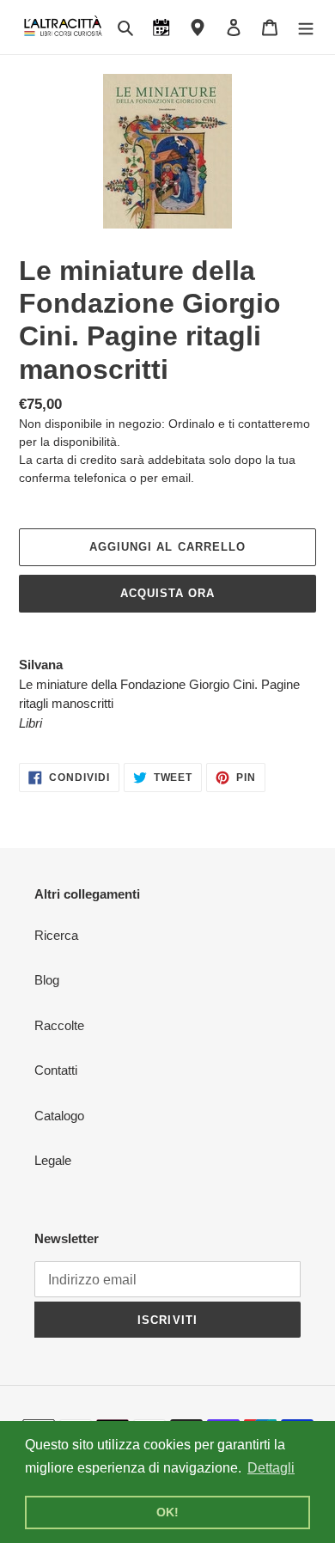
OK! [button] (167, 1512)
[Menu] (306, 27)
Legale (52, 1160)
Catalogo (59, 1115)
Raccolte (59, 1025)
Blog (46, 980)
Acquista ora (167, 593)
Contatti (55, 1070)
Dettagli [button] (271, 1468)
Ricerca (56, 935)
